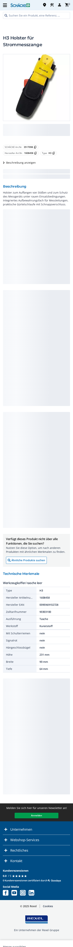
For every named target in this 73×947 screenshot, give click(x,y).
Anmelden (36, 815)
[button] (5, 5)
